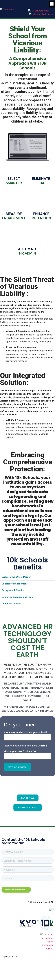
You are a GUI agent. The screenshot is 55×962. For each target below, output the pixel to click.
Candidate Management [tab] (15, 583)
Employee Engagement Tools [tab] (17, 597)
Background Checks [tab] (13, 590)
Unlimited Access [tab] (11, 603)
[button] (52, 4)
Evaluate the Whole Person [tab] (16, 577)
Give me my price (17, 767)
